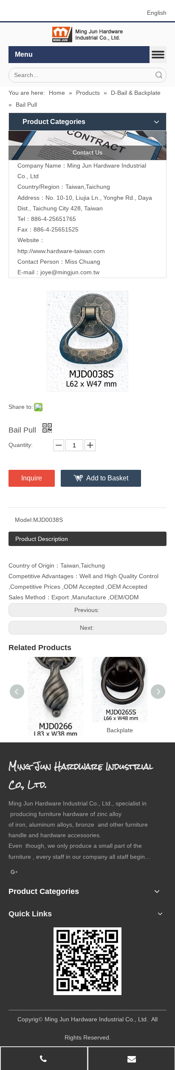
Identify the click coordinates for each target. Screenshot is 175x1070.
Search (159, 75)
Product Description (41, 538)
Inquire (31, 478)
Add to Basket (107, 478)
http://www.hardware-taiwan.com (61, 251)
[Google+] (14, 872)
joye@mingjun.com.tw (69, 272)
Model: (24, 519)
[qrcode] (87, 961)
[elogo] (87, 34)
